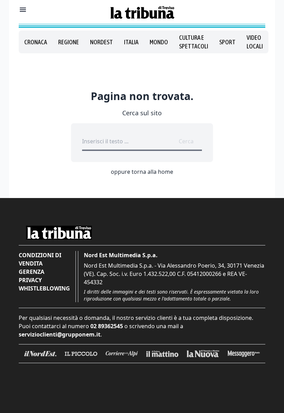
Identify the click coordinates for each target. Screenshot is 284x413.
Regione (68, 42)
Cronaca (35, 42)
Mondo (159, 42)
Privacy (30, 280)
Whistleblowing (44, 288)
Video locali (255, 42)
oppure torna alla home (142, 172)
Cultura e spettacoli (193, 42)
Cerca (186, 141)
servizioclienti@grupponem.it (59, 334)
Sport (227, 42)
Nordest (101, 42)
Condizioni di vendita (40, 259)
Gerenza (31, 272)
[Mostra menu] (23, 10)
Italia (131, 42)
